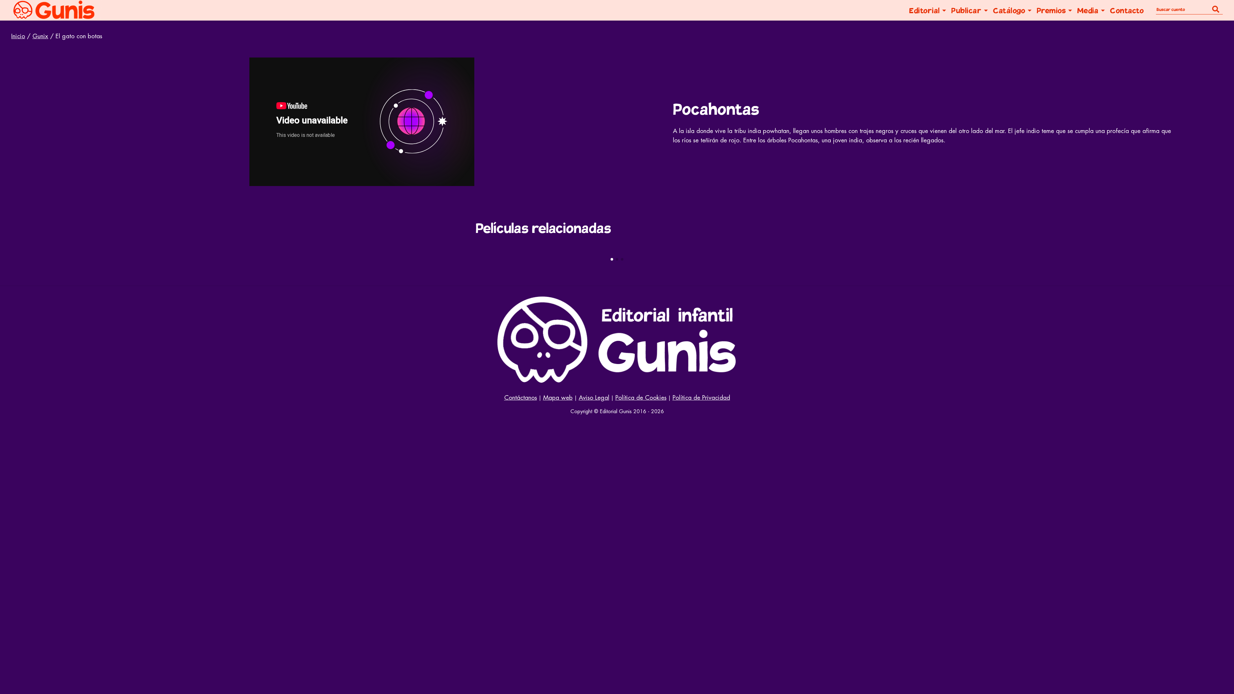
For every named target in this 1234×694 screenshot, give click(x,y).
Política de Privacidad (701, 398)
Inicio (18, 36)
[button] (612, 259)
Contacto (1127, 11)
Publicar (966, 11)
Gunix (40, 36)
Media (1088, 11)
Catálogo (1009, 11)
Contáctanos (520, 398)
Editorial (924, 11)
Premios (1051, 11)
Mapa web (558, 398)
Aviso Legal (594, 398)
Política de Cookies (640, 398)
